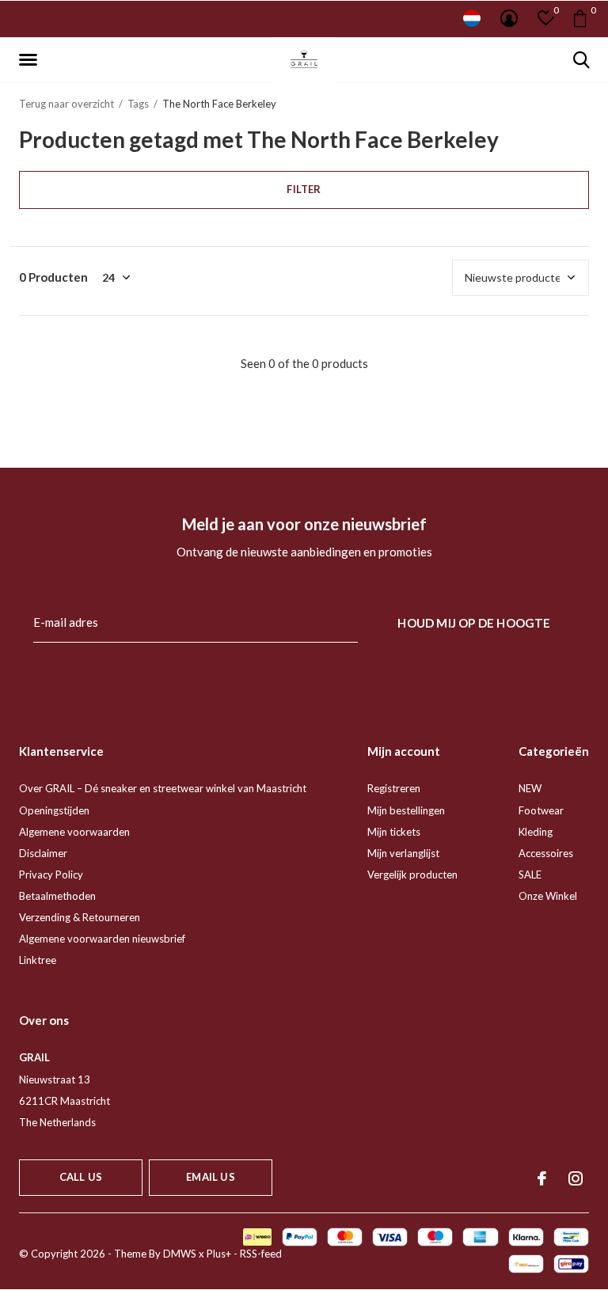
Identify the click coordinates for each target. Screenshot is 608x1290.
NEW (530, 788)
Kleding (536, 831)
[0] (580, 18)
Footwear (541, 810)
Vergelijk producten (412, 874)
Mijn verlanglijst (403, 853)
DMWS (179, 1253)
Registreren (393, 788)
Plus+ (219, 1253)
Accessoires (546, 853)
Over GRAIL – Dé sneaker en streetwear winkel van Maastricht (162, 788)
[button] (31, 60)
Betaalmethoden (57, 896)
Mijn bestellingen (406, 810)
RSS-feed (261, 1253)
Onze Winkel (548, 896)
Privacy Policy (51, 874)
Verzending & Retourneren (79, 917)
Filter (304, 189)
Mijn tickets (393, 831)
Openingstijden (54, 810)
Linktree (37, 960)
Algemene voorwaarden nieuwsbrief (102, 938)
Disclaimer (43, 853)
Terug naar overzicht (66, 103)
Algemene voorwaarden (74, 831)
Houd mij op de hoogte (473, 623)
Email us (210, 1176)
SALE (530, 874)
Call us (80, 1176)
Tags (138, 103)
